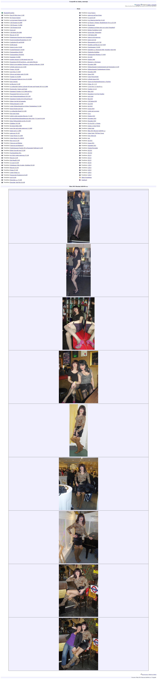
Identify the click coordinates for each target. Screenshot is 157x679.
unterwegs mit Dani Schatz (95, 15)
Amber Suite (91, 128)
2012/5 (89, 160)
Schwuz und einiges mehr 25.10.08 (19, 74)
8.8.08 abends (13, 44)
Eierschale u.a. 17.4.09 (16, 180)
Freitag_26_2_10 (92, 84)
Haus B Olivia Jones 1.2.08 (17, 15)
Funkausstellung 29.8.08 (16, 52)
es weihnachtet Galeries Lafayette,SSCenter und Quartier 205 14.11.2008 (29, 86)
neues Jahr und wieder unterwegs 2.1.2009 (21, 128)
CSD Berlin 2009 (92, 35)
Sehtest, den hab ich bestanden (18, 101)
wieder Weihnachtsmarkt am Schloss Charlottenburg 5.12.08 (25, 106)
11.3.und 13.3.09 (14, 162)
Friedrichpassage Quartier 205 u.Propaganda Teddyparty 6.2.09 (26, 148)
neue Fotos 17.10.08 (15, 72)
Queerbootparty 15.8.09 (94, 47)
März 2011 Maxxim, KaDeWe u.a (96, 130)
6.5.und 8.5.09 (91, 17)
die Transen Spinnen (15, 17)
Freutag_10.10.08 (14, 69)
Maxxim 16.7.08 (14, 35)
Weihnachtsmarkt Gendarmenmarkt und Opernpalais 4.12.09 (103, 67)
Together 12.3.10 (92, 89)
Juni (89, 138)
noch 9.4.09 (13, 177)
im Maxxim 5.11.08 (15, 84)
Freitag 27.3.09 (14, 170)
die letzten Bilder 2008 (16, 126)
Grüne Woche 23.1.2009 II (17, 138)
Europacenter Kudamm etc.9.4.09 (18, 175)
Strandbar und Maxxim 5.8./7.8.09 (97, 44)
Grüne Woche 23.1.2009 (16, 135)
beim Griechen (14, 81)
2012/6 (89, 162)
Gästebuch (84, 180)
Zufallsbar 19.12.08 (15, 123)
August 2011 (91, 143)
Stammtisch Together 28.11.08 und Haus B (21, 99)
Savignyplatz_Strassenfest (94, 32)
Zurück (138, 4)
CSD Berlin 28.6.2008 (16, 32)
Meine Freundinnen (87, 177)
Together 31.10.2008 (15, 76)
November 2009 (92, 64)
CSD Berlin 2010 (92, 101)
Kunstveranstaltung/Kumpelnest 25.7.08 (20, 40)
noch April (90, 96)
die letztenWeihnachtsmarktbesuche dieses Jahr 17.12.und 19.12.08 (27, 118)
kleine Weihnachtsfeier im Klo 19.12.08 (20, 121)
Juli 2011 (90, 140)
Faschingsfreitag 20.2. (15, 153)
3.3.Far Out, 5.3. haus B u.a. (95, 86)
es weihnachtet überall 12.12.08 (18, 111)
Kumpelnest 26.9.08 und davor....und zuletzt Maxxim (24, 62)
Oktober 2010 (91, 116)
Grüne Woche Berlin (93, 76)
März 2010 (90, 91)
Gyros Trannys (91, 13)
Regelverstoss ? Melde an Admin (149, 674)
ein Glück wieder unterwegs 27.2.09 (19, 155)
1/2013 (89, 165)
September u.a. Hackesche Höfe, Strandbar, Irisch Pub (102, 49)
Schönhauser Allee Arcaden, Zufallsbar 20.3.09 (22, 165)
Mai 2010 (90, 99)
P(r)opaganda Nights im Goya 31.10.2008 (21, 79)
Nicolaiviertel (91, 25)
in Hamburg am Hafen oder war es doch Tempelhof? (101, 27)
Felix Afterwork (92, 135)
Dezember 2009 (92, 72)
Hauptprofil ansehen (9, 13)
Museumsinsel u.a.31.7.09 (94, 42)
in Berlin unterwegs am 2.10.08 (18, 67)
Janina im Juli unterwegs (94, 37)
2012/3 (89, 155)
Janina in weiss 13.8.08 (16, 47)
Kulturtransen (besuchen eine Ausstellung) (21, 37)
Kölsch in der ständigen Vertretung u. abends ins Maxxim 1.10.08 (27, 64)
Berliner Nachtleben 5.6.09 (95, 30)
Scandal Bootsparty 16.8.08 (17, 49)
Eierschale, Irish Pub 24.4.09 (17, 182)
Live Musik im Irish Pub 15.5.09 (96, 20)
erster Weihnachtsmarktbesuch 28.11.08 (20, 96)
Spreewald (12, 30)
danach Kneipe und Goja (16, 108)
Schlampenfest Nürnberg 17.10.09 (96, 54)
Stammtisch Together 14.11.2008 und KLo (21, 91)
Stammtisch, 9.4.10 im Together (96, 94)
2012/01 (90, 150)
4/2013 (89, 172)
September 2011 (92, 145)
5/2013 (89, 175)
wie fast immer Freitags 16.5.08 (18, 20)
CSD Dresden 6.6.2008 (16, 22)
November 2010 (92, 118)
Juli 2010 (90, 106)
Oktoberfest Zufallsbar (93, 52)
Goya (89, 113)
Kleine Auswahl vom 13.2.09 (17, 150)
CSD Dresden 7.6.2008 (16, 25)
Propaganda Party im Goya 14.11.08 (19, 94)
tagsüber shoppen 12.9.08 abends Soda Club (21, 59)
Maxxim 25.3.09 (14, 167)
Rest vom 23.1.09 (14, 140)
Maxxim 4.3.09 (14, 158)
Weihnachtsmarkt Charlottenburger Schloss (99, 69)
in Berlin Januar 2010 (93, 79)
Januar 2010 (91, 74)
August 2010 (91, 108)
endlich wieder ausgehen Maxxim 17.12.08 (21, 116)
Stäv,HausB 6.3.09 (15, 160)
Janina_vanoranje (151, 4)
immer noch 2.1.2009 (15, 130)
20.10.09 (90, 57)
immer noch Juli (92, 40)
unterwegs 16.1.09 (15, 133)
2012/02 (90, 153)
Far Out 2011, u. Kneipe (94, 123)
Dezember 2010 (92, 121)
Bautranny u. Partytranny (94, 62)
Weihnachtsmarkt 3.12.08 (16, 103)
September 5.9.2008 (15, 57)
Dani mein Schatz (14, 113)
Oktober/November (93, 148)
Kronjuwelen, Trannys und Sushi (18, 89)
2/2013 (89, 167)
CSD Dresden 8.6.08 (15, 27)
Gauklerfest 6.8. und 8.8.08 (17, 42)
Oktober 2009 (91, 59)
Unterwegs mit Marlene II (16, 145)
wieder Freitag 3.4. (15, 172)
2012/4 (89, 158)
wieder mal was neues (93, 111)
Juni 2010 (90, 103)
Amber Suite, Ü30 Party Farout (96, 133)
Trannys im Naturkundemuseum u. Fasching (99, 81)
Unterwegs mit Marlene (16, 143)
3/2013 (89, 170)
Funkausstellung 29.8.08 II (17, 54)
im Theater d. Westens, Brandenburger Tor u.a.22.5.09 (102, 22)
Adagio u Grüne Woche (94, 126)
